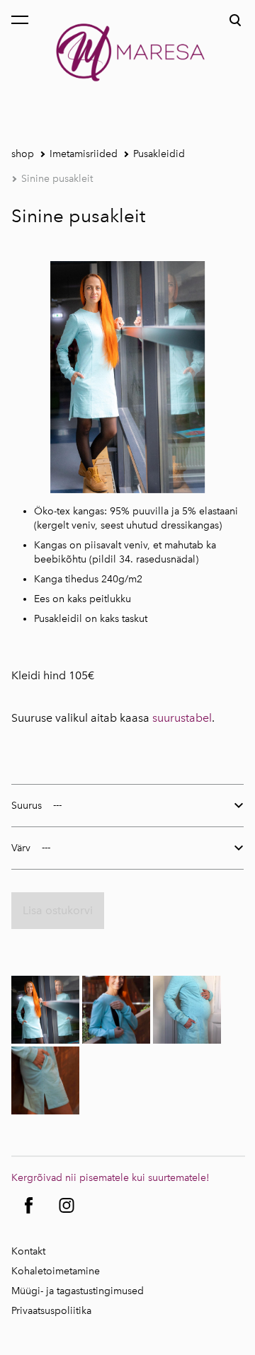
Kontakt (28, 1251)
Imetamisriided (84, 154)
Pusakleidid (159, 154)
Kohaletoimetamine (55, 1271)
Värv (20, 848)
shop (22, 154)
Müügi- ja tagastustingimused (77, 1291)
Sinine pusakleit (57, 179)
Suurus (26, 806)
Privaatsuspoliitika (51, 1311)
